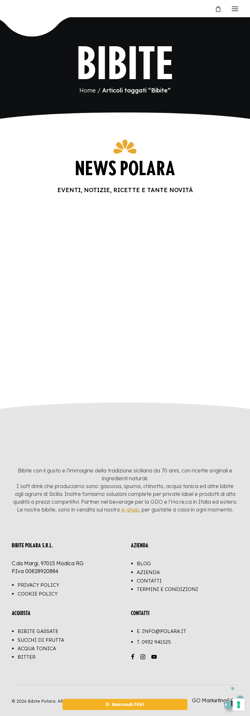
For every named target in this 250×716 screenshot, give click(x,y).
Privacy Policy (38, 585)
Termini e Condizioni (167, 589)
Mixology (38, 370)
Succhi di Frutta (41, 640)
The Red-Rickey (43, 342)
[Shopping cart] (215, 9)
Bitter (26, 657)
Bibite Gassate (38, 631)
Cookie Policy (38, 594)
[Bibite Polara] (18, 8)
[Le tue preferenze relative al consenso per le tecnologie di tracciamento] (238, 704)
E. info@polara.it (161, 631)
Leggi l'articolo (45, 357)
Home (87, 90)
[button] (235, 8)
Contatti (149, 581)
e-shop (130, 509)
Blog (144, 563)
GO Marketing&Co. (215, 700)
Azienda (148, 572)
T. (154, 642)
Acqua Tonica (37, 648)
